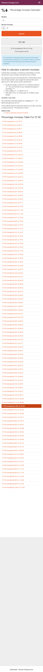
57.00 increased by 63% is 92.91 (12, 351)
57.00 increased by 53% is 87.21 (12, 314)
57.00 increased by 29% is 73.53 (12, 225)
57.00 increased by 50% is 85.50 (12, 302)
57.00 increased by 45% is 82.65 (12, 284)
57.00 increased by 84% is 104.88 (13, 428)
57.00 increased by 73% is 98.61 (12, 388)
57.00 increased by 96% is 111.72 (13, 473)
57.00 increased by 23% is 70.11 (12, 203)
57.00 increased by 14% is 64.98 (12, 169)
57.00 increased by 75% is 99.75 (12, 395)
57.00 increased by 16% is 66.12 (12, 177)
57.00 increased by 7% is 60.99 (12, 143)
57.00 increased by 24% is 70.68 (12, 206)
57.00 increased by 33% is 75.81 (12, 240)
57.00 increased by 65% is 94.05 (12, 358)
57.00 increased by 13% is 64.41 (12, 166)
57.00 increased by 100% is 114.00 (13, 487)
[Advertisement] (21, 513)
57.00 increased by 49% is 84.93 (12, 299)
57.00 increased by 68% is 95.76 (12, 369)
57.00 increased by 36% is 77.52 (12, 251)
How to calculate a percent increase (17, 113)
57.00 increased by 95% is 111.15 (13, 469)
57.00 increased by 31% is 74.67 (12, 232)
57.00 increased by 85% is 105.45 (13, 432)
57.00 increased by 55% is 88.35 (12, 321)
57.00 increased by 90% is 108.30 (13, 450)
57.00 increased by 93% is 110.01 (13, 461)
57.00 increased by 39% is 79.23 (12, 262)
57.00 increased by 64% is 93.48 (12, 354)
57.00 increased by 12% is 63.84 (12, 162)
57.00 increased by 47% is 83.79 (12, 291)
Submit (21, 33)
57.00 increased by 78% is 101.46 (13, 406)
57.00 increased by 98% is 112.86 (13, 480)
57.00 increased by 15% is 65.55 (12, 173)
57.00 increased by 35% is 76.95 (12, 247)
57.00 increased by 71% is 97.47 (12, 380)
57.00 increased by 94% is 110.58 (13, 465)
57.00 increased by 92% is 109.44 (13, 458)
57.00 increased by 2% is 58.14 (12, 125)
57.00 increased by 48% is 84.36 (12, 295)
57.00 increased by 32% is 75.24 (12, 236)
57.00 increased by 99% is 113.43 (13, 484)
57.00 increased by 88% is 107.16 (13, 443)
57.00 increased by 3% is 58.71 (12, 129)
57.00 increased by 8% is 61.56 (12, 147)
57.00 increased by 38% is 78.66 (12, 258)
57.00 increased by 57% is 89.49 (12, 328)
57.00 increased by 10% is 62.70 (12, 155)
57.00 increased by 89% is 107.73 (13, 447)
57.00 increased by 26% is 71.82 (12, 214)
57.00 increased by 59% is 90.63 (12, 336)
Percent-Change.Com (10, 2)
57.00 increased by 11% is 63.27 (12, 158)
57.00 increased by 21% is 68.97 (12, 195)
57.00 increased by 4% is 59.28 (12, 132)
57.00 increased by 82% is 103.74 (13, 421)
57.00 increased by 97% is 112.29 (13, 476)
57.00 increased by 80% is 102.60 (13, 413)
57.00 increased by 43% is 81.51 (12, 277)
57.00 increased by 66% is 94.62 (12, 362)
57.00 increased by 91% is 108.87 (13, 454)
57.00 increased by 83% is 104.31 (13, 424)
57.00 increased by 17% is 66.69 (12, 180)
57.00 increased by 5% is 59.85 (12, 136)
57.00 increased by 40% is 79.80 (12, 266)
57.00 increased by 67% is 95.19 (12, 365)
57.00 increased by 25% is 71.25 (12, 210)
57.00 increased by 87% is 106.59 (13, 439)
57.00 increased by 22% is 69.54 (12, 199)
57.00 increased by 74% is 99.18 (12, 391)
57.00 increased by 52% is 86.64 (12, 310)
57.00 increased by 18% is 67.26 (12, 184)
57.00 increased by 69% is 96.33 (12, 373)
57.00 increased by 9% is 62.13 (12, 151)
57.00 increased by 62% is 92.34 (12, 347)
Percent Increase (7, 25)
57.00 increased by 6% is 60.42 (12, 140)
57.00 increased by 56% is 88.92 (12, 325)
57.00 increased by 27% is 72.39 (12, 217)
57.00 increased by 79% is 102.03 (13, 410)
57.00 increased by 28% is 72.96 (12, 221)
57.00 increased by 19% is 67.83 (12, 188)
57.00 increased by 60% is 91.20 (12, 339)
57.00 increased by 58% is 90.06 (12, 332)
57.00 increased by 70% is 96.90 (12, 376)
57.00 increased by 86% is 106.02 (13, 436)
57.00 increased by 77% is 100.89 (13, 402)
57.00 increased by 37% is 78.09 (12, 254)
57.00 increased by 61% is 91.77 (12, 343)
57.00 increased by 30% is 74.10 (12, 229)
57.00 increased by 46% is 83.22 (12, 288)
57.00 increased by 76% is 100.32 (13, 399)
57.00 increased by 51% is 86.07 (12, 306)
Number (4, 17)
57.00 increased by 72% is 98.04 (12, 384)
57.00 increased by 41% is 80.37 (12, 269)
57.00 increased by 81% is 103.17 (13, 417)
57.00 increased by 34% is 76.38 (12, 243)
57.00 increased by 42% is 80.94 (12, 273)
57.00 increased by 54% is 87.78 (12, 317)
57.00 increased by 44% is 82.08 (12, 280)
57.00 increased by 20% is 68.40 (12, 192)
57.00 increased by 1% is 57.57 (12, 121)
